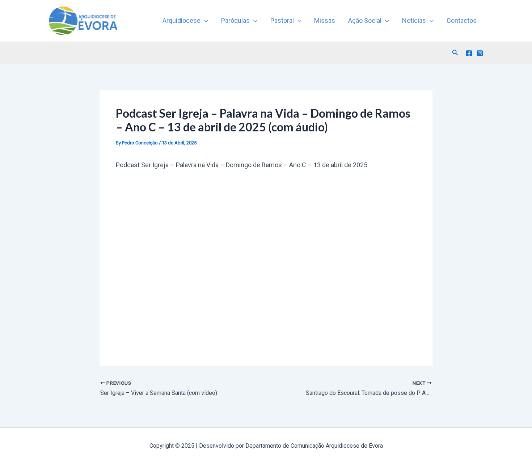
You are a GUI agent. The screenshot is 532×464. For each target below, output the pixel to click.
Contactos (462, 20)
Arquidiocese (181, 20)
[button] (204, 20)
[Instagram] (480, 53)
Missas (324, 20)
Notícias (414, 20)
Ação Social (364, 20)
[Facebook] (469, 53)
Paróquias (235, 20)
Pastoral (282, 20)
